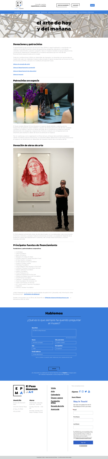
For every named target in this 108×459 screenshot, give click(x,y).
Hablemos (75, 5)
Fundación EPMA (55, 402)
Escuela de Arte (57, 406)
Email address (36, 351)
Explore (65, 373)
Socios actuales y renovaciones (30, 12)
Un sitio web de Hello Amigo (64, 457)
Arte (53, 391)
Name (34, 340)
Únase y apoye (57, 398)
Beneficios (44, 12)
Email (75, 409)
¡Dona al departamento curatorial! (24, 67)
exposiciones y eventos (38, 6)
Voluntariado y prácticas (86, 12)
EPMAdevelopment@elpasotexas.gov (57, 297)
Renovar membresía (63, 5)
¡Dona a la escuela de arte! (21, 64)
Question (35, 328)
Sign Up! (83, 442)
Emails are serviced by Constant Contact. (83, 438)
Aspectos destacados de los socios (58, 12)
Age (33, 346)
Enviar (54, 368)
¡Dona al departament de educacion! (24, 71)
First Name (76, 416)
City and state (59, 340)
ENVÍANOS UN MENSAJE (32, 294)
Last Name (76, 424)
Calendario (55, 395)
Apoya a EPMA (73, 12)
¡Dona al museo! (18, 74)
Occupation (59, 346)
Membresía (17, 12)
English (16, 8)
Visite (53, 388)
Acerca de (55, 409)
